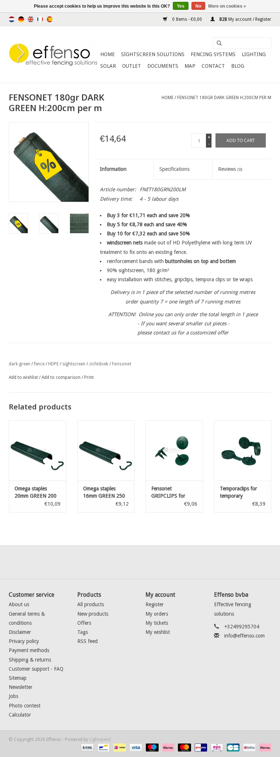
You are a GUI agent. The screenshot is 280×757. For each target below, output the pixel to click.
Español (49, 19)
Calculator (20, 715)
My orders (156, 614)
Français (40, 19)
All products (90, 604)
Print (89, 377)
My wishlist (157, 632)
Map (189, 66)
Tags (82, 632)
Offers (84, 623)
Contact (213, 66)
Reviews (230, 169)
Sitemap (18, 678)
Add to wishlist (23, 377)
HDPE (53, 363)
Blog (237, 66)
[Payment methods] (86, 747)
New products (92, 614)
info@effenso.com (244, 636)
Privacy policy (24, 641)
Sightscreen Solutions (152, 54)
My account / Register (244, 19)
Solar (108, 66)
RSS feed (87, 641)
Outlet (131, 66)
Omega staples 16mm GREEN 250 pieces (104, 492)
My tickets (156, 623)
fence (39, 363)
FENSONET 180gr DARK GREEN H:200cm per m (224, 97)
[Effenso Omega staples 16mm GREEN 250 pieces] (106, 450)
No (198, 6)
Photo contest (24, 706)
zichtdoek (98, 363)
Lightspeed (100, 739)
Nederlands (12, 19)
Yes (180, 6)
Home (107, 54)
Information (113, 169)
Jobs (13, 696)
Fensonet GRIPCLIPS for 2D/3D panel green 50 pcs (172, 492)
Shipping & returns (30, 660)
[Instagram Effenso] (166, 562)
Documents (162, 66)
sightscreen (73, 363)
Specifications (174, 169)
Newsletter (20, 687)
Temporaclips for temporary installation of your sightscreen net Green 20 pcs (241, 492)
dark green (19, 363)
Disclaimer (20, 632)
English (31, 19)
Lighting (254, 54)
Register (154, 604)
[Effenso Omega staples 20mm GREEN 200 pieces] (37, 450)
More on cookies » (227, 6)
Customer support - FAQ (36, 669)
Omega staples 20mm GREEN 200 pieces (36, 492)
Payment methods (29, 650)
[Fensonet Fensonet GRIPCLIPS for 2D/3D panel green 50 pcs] (174, 450)
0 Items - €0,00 (187, 19)
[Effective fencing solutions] (53, 54)
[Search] (216, 43)
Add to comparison (62, 377)
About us (19, 604)
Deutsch (21, 19)
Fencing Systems (213, 54)
